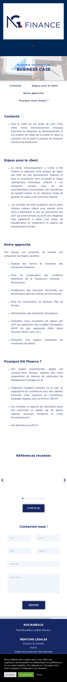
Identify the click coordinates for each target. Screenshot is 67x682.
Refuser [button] (39, 675)
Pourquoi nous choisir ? (33, 101)
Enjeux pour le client (45, 86)
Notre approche (33, 93)
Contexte (15, 86)
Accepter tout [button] (26, 674)
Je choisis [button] (10, 674)
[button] (33, 45)
